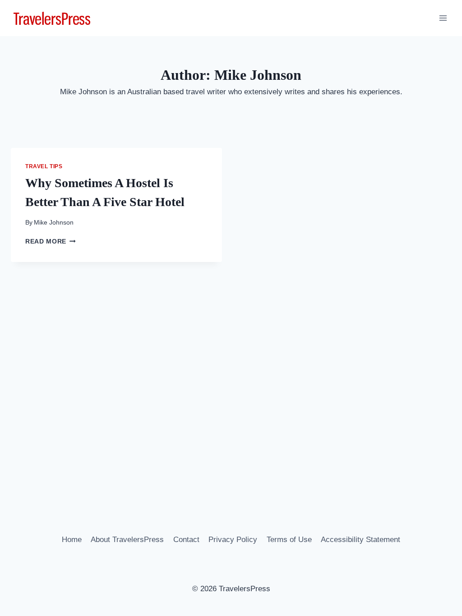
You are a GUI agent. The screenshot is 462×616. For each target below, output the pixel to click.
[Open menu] (442, 18)
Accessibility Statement (360, 539)
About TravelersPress (127, 539)
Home (72, 539)
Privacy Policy (232, 539)
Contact (186, 539)
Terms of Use (289, 539)
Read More (50, 241)
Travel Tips (44, 166)
